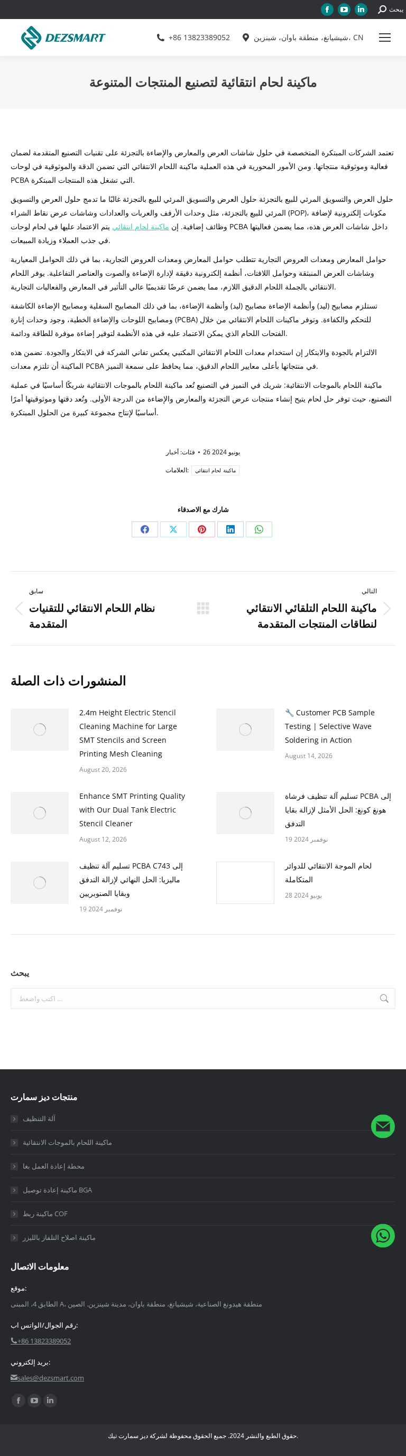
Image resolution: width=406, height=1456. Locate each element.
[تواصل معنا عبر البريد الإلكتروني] (383, 1128)
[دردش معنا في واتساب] (383, 1238)
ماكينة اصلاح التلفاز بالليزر (59, 1237)
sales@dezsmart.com (50, 1378)
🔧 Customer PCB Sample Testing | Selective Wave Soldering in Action (330, 726)
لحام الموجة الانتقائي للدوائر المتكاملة (328, 872)
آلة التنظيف (39, 1118)
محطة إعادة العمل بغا (54, 1166)
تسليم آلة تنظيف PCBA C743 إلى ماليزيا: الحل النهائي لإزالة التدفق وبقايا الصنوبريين (131, 879)
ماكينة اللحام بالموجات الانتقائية (67, 1142)
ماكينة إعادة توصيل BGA (57, 1189)
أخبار (172, 451)
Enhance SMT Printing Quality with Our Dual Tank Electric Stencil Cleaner (132, 809)
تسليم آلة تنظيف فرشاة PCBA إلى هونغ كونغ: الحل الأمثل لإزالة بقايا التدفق (338, 809)
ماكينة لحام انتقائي (140, 226)
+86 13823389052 (199, 37)
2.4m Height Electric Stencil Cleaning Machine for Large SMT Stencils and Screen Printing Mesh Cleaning (128, 733)
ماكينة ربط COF (45, 1213)
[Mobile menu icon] (384, 37)
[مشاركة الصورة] (40, 729)
